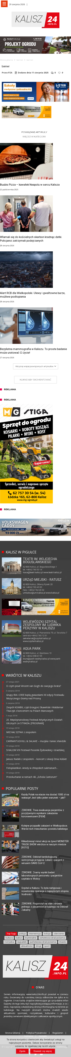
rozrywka (9, 941)
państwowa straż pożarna (43, 941)
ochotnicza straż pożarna (52, 937)
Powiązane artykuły (34, 132)
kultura (9, 937)
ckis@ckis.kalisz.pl (32, 613)
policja (22, 933)
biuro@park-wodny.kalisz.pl (36, 658)
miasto (62, 941)
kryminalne (30, 937)
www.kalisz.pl (52, 593)
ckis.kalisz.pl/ (48, 613)
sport (47, 945)
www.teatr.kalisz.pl (52, 572)
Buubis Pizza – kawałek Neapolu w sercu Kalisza (30, 184)
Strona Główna (12, 1032)
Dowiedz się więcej (43, 1051)
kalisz (19, 937)
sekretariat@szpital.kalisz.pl (37, 638)
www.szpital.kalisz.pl (33, 641)
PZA (10, 72)
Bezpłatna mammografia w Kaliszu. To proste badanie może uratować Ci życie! (33, 350)
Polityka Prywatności (36, 1032)
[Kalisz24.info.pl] (35, 11)
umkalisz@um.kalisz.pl (34, 593)
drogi (38, 945)
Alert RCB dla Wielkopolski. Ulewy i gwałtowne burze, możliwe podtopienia (32, 294)
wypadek (22, 941)
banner (20, 60)
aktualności (27, 945)
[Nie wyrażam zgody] (67, 1046)
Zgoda (22, 1051)
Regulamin (58, 1032)
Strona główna (6, 60)
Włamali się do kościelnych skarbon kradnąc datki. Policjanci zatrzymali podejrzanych (31, 238)
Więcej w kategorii (34, 136)
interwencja (35, 933)
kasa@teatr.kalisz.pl (33, 572)
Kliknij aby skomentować (35, 379)
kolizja (47, 933)
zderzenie (59, 933)
